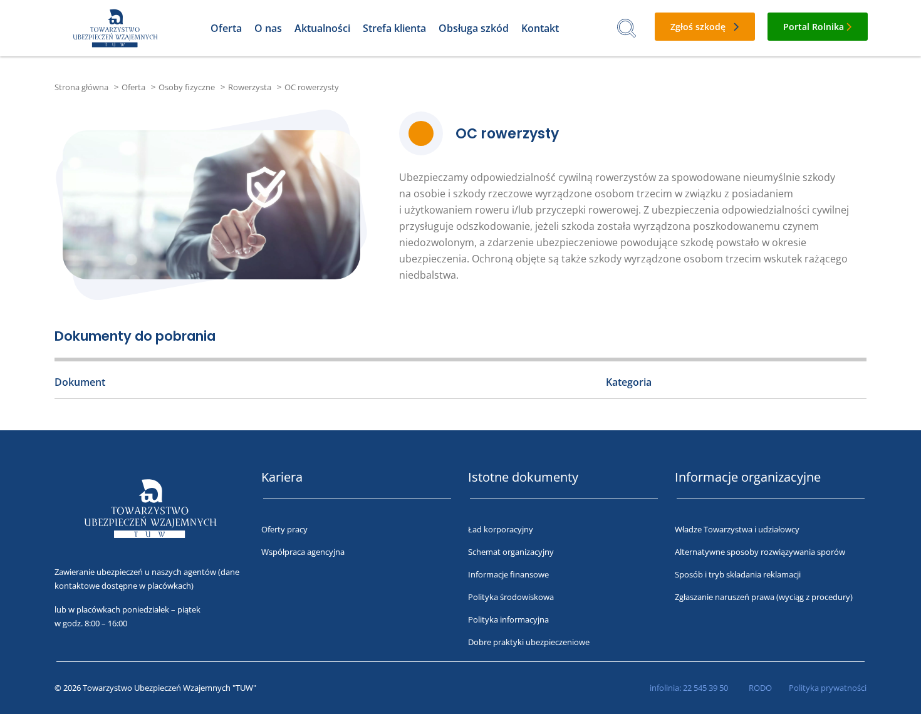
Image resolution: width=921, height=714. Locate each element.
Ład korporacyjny (500, 529)
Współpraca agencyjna (303, 551)
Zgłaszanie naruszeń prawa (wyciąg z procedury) (764, 597)
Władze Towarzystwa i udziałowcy (737, 529)
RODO (760, 687)
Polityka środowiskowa (511, 597)
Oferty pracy (284, 529)
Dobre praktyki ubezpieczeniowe (529, 642)
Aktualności (322, 28)
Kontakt (540, 28)
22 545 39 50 (705, 687)
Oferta (226, 28)
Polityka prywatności (827, 687)
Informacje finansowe (508, 574)
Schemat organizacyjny (511, 551)
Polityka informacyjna (508, 619)
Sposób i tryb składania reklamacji (738, 574)
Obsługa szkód (474, 28)
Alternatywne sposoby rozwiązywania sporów (760, 551)
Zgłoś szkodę (698, 27)
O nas (268, 28)
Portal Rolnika (813, 27)
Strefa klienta (394, 28)
